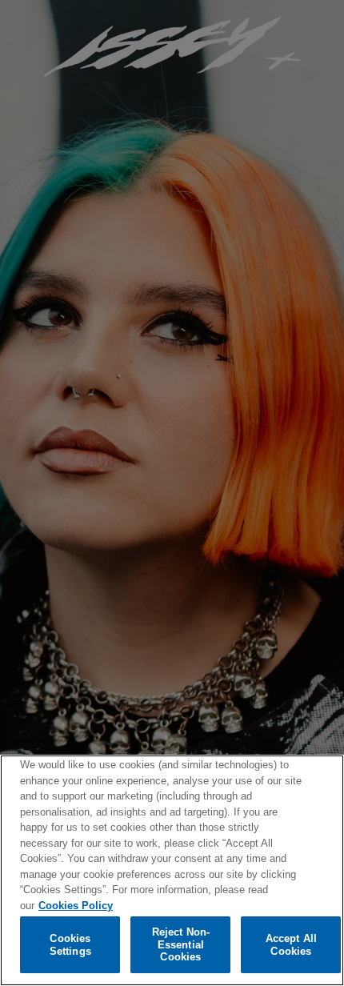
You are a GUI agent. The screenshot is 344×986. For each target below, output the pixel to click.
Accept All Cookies (291, 944)
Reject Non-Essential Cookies (181, 944)
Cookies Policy (75, 906)
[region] (172, 870)
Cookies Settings (70, 944)
